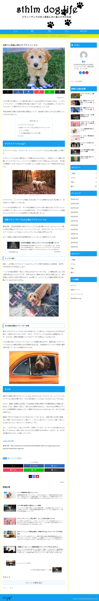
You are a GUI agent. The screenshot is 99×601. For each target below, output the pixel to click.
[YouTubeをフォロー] (37, 476)
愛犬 (83, 62)
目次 (31, 121)
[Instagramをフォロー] (33, 476)
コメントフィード (77, 294)
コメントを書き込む (33, 583)
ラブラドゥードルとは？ (27, 125)
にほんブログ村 (8, 441)
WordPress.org (76, 298)
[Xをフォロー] (30, 476)
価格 (20, 458)
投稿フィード (75, 290)
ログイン (74, 285)
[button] (60, 92)
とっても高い (25, 130)
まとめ (21, 136)
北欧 (5, 458)
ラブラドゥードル (13, 458)
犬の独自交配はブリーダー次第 (30, 133)
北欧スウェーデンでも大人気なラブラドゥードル (34, 127)
